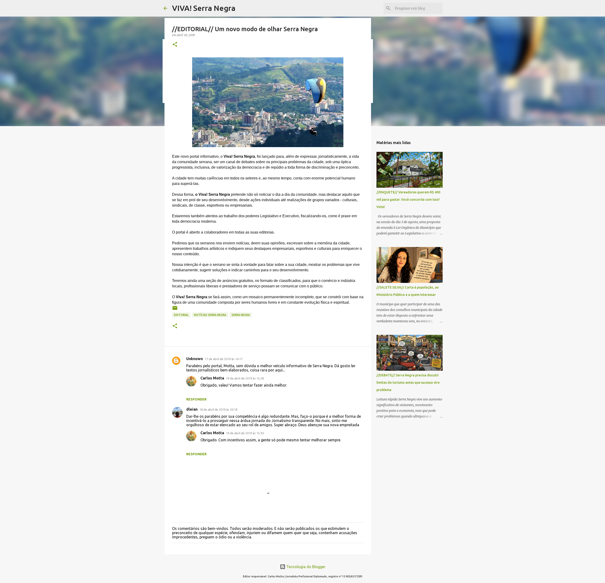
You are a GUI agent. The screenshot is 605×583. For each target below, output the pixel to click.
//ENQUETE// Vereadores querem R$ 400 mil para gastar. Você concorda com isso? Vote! (408, 199)
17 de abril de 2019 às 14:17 (223, 359)
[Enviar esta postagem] (175, 309)
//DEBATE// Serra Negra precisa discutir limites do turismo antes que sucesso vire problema (408, 382)
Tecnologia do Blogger (305, 567)
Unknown (194, 359)
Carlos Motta (212, 378)
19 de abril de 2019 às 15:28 (245, 378)
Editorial (181, 314)
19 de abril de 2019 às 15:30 (245, 433)
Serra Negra (241, 314)
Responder (196, 399)
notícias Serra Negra (210, 314)
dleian (192, 409)
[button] (175, 45)
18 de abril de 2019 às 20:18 (218, 409)
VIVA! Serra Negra (203, 8)
